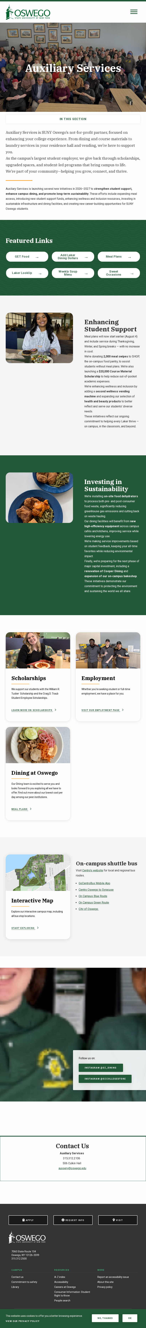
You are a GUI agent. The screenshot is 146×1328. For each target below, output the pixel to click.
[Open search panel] (133, 12)
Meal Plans (114, 256)
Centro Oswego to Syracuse (96, 889)
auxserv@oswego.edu (72, 1168)
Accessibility (61, 1282)
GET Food (22, 256)
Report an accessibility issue (113, 1277)
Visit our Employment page (101, 710)
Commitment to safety (24, 1282)
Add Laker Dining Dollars (68, 256)
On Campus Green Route (94, 902)
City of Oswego (89, 909)
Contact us (17, 1277)
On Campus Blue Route (93, 896)
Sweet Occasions (113, 273)
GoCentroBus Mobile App (94, 883)
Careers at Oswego (65, 1287)
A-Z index (59, 1277)
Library (15, 1287)
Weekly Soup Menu (68, 273)
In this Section (73, 119)
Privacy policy (105, 1287)
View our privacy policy (23, 1321)
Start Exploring (23, 928)
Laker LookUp (22, 273)
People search (62, 1300)
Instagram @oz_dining (101, 1068)
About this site (105, 1282)
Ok (130, 1318)
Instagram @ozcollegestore (105, 1079)
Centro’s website (92, 870)
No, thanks (105, 1318)
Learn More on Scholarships (32, 710)
